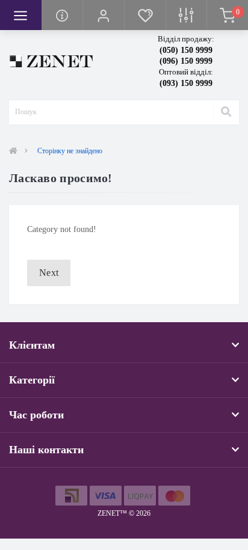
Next (48, 272)
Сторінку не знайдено (69, 151)
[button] (103, 15)
